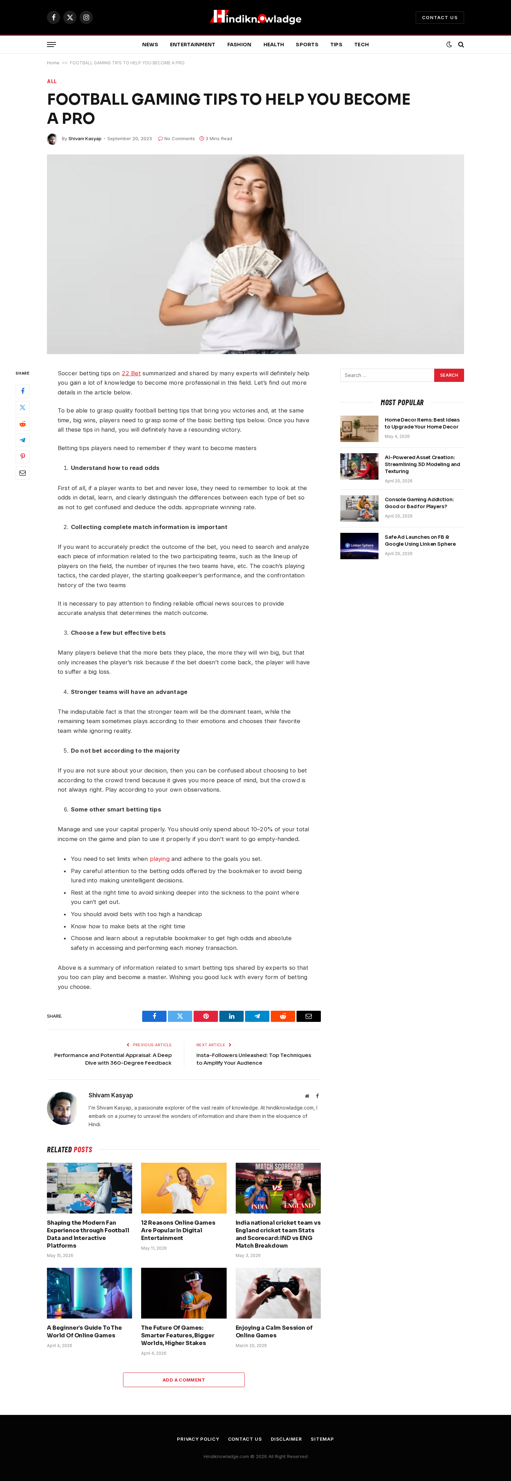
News (150, 44)
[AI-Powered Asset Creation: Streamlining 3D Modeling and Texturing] (359, 466)
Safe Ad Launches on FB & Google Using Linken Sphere (420, 540)
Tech (361, 44)
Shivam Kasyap (85, 138)
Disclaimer (286, 1439)
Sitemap (322, 1439)
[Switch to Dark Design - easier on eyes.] (449, 44)
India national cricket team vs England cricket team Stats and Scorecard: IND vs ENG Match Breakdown (278, 1234)
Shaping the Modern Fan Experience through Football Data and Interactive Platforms (88, 1234)
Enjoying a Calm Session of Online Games (274, 1331)
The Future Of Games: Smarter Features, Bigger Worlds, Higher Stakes (177, 1335)
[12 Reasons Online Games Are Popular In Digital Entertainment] (183, 1188)
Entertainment (193, 44)
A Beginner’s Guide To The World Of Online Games (84, 1331)
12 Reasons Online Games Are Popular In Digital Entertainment (178, 1230)
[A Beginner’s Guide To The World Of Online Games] (89, 1293)
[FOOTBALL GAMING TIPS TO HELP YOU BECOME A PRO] (255, 254)
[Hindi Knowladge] (255, 17)
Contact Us (440, 17)
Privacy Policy (198, 1439)
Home (53, 62)
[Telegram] (23, 440)
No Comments (179, 138)
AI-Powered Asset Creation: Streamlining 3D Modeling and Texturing (422, 464)
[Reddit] (23, 424)
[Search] (460, 45)
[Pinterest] (23, 456)
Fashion (239, 44)
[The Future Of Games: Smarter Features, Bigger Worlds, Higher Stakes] (183, 1293)
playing (160, 858)
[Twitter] (23, 407)
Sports (307, 44)
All (52, 81)
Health (273, 44)
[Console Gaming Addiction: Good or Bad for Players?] (359, 508)
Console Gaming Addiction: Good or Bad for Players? (419, 503)
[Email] (23, 473)
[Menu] (51, 45)
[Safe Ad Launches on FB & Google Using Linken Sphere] (359, 546)
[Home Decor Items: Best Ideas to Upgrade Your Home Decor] (359, 429)
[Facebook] (23, 391)
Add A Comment (184, 1380)
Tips (336, 44)
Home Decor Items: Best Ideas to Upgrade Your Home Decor (422, 423)
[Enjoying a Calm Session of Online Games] (278, 1293)
